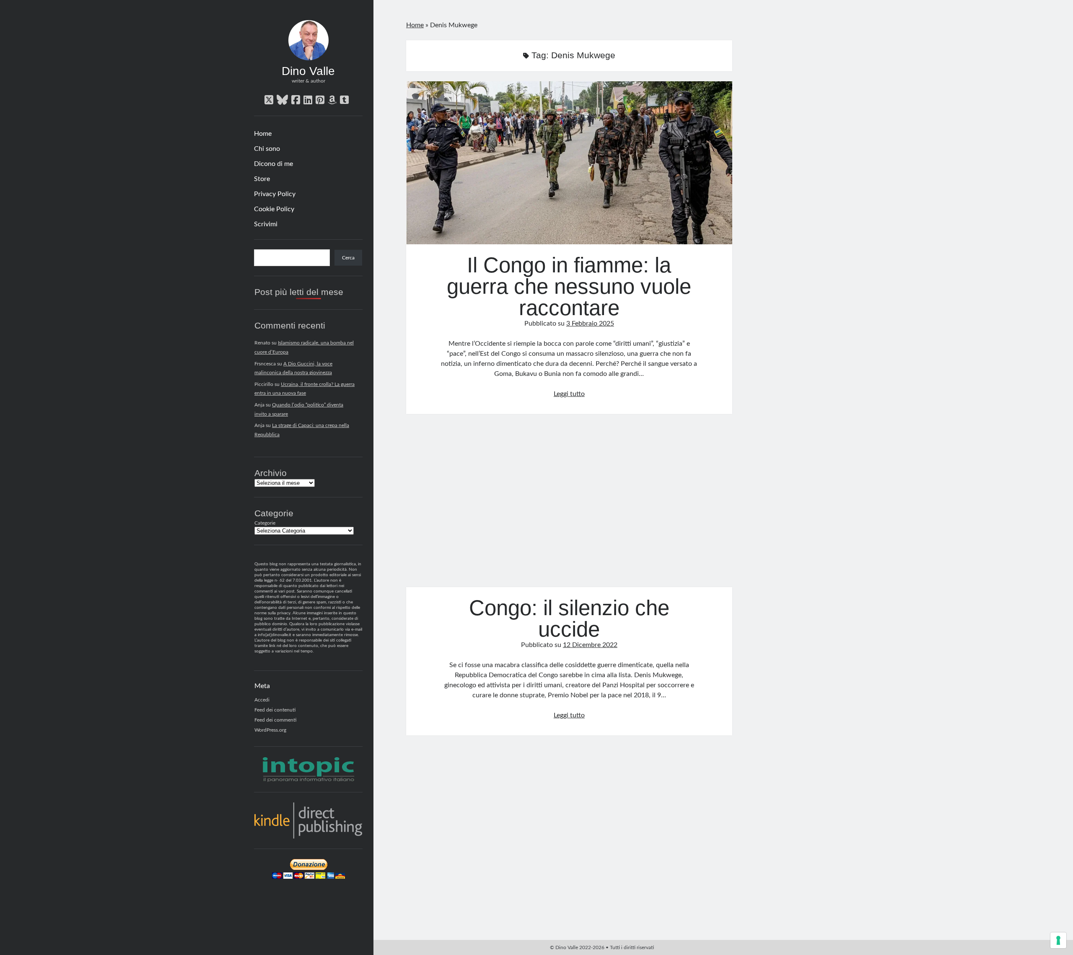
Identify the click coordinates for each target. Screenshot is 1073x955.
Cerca (348, 257)
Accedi (262, 699)
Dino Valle (308, 71)
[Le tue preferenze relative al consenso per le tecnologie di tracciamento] (1058, 940)
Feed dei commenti (275, 719)
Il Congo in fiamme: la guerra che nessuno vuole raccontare (569, 162)
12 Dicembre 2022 (590, 645)
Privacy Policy (274, 194)
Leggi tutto (569, 394)
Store (262, 179)
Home (263, 133)
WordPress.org (270, 729)
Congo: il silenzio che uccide (569, 505)
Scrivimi (265, 224)
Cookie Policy (274, 209)
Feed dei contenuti (274, 709)
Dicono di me (273, 163)
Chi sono (267, 148)
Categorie (264, 522)
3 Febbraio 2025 (590, 323)
